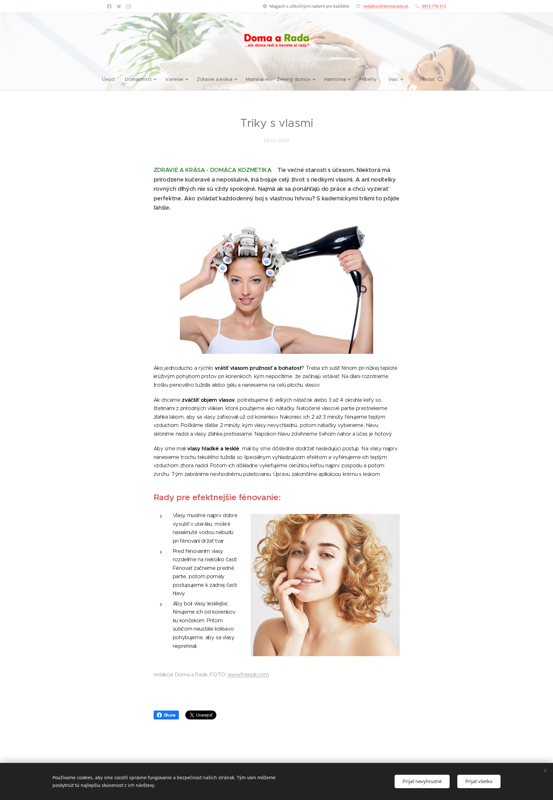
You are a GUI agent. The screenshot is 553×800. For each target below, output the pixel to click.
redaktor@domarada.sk (385, 6)
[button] (431, 79)
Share (170, 715)
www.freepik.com (248, 674)
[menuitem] (111, 79)
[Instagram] (128, 6)
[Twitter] (119, 6)
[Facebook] (109, 6)
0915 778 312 (434, 6)
